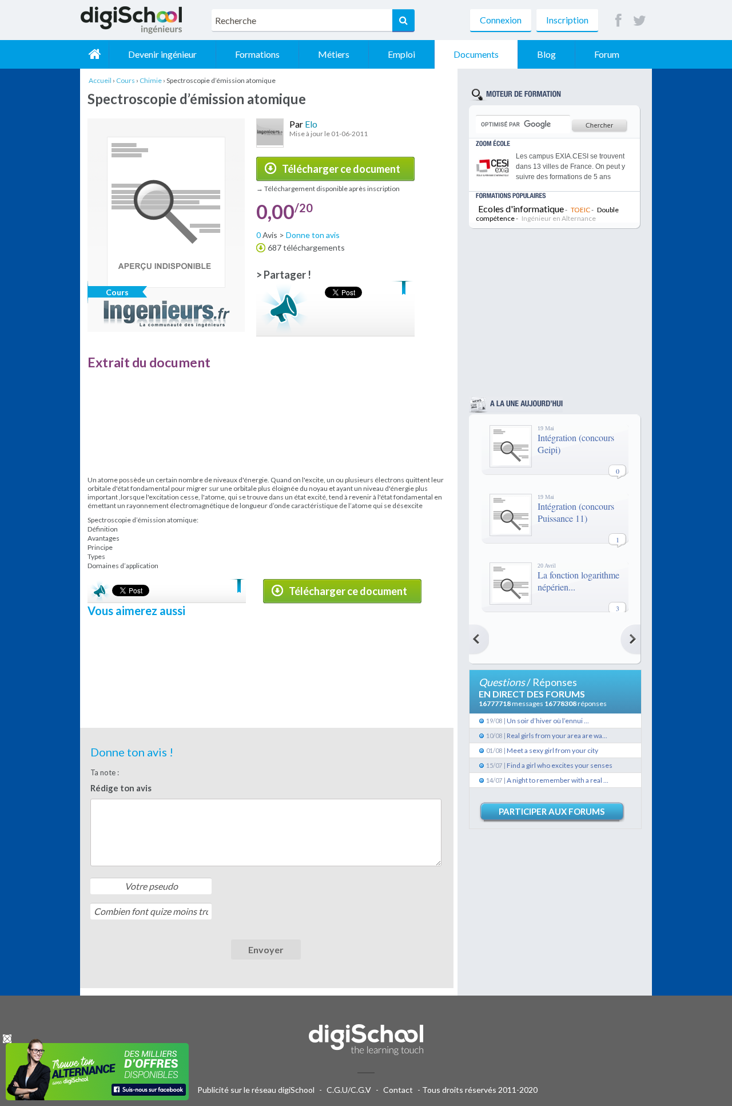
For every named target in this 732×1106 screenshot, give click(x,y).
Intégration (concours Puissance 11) (576, 512)
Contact (398, 1090)
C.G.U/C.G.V (349, 1090)
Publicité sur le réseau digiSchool (256, 1090)
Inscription (567, 19)
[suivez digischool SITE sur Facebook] (618, 21)
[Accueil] (94, 54)
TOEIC (580, 209)
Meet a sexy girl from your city (552, 750)
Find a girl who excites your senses (559, 765)
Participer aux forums (551, 811)
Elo (311, 123)
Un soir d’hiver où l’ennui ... (548, 720)
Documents (476, 54)
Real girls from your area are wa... (557, 735)
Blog (546, 54)
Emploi (401, 54)
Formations (257, 54)
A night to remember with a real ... (557, 780)
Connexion (501, 19)
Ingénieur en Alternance (559, 218)
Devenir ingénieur (162, 54)
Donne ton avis (313, 235)
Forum (606, 54)
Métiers (333, 54)
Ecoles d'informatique (521, 208)
